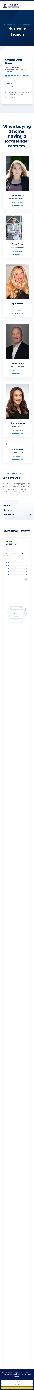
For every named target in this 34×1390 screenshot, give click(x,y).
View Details (16, 205)
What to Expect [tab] (9, 510)
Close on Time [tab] (8, 514)
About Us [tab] (6, 506)
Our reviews (24, 76)
